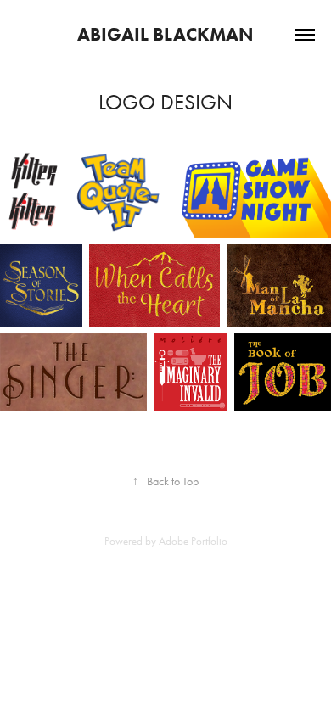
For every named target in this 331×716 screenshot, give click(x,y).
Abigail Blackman (165, 34)
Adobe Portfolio (193, 540)
